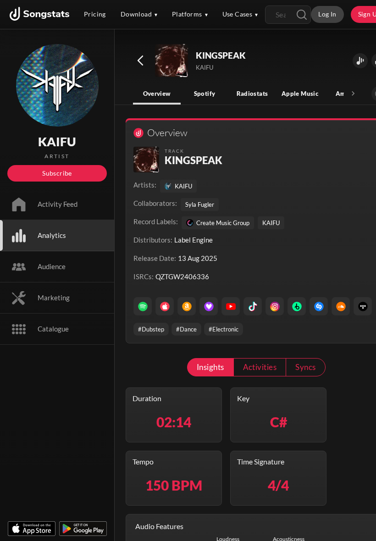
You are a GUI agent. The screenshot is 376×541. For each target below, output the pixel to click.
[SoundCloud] (341, 306)
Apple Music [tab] (300, 93)
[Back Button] (140, 60)
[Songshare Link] (360, 60)
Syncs (305, 367)
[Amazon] (186, 306)
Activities (260, 367)
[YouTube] (230, 306)
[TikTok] (252, 306)
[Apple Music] (164, 306)
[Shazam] (319, 306)
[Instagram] (274, 306)
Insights (210, 367)
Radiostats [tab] (252, 93)
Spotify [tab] (205, 93)
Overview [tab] (157, 93)
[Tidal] (363, 306)
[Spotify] (142, 306)
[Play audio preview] (171, 61)
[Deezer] (208, 306)
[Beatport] (297, 306)
